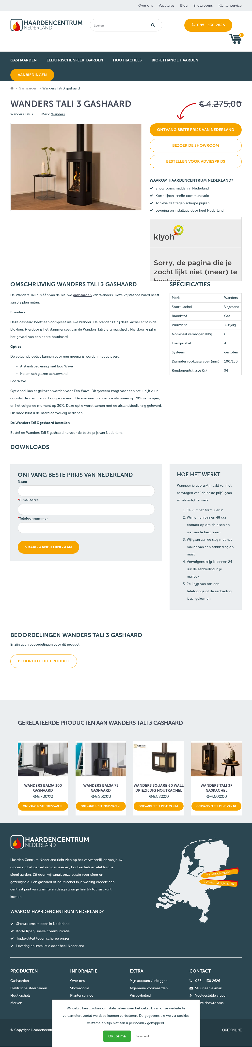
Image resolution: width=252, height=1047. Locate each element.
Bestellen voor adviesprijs (195, 161)
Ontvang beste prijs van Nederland (195, 129)
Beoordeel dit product (43, 661)
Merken (16, 1003)
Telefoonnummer (33, 518)
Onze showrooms (209, 1003)
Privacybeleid (140, 995)
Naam (22, 482)
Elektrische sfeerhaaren (28, 988)
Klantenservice (230, 5)
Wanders (58, 114)
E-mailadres (28, 500)
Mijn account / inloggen (148, 981)
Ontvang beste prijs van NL (43, 806)
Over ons (145, 5)
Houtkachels (20, 995)
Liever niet (142, 1036)
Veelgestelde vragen (211, 995)
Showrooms (203, 5)
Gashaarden (28, 88)
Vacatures (166, 5)
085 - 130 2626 (210, 25)
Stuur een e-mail (208, 988)
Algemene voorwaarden (149, 988)
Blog (184, 5)
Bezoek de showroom (195, 145)
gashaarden (82, 295)
